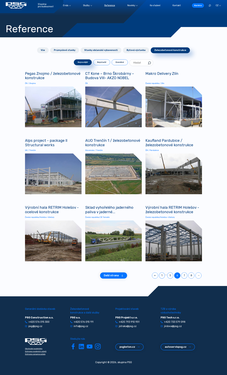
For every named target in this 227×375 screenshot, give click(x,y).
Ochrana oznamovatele (35, 354)
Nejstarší (101, 62)
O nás (65, 5)
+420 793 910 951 (129, 321)
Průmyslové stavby (64, 50)
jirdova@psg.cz (173, 326)
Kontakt (177, 5)
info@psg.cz (81, 326)
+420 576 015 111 (83, 321)
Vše (43, 50)
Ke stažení (155, 5)
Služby (86, 5)
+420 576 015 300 (38, 321)
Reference (109, 5)
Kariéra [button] (198, 5)
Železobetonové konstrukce (170, 50)
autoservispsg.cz (175, 346)
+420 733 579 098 (174, 321)
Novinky (131, 5)
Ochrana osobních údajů (35, 351)
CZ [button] (217, 5)
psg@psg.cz (35, 326)
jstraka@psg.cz (128, 326)
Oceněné (120, 62)
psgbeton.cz (127, 346)
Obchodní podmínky (33, 349)
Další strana (111, 275)
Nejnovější (83, 62)
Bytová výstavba (136, 50)
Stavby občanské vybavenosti (101, 50)
